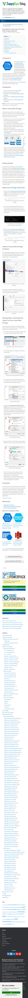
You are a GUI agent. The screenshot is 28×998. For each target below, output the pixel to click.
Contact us (4, 940)
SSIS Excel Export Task (9, 863)
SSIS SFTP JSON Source (9, 806)
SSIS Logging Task (8, 871)
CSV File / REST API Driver (9, 686)
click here (15, 122)
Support (3, 945)
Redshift (6, 641)
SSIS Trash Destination (9, 814)
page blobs (8, 132)
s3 (24, 911)
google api (19, 907)
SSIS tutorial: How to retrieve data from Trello (12, 622)
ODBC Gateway (6, 695)
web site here (5, 495)
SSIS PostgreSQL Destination (10, 791)
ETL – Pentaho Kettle (8, 652)
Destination (4, 907)
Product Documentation (6, 938)
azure (14, 550)
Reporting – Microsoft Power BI (11, 661)
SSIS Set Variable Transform (10, 803)
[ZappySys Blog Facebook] (8, 954)
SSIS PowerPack (17, 79)
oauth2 (18, 909)
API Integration (13, 904)
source (15, 914)
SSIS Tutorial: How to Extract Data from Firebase (12, 624)
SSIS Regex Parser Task (9, 876)
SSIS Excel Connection (9, 837)
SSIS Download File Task (9, 861)
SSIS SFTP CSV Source (9, 805)
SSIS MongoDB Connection (10, 839)
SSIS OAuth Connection (9, 840)
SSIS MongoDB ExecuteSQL (10, 872)
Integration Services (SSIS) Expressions (12, 506)
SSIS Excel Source (8, 773)
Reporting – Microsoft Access (10, 658)
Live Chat (13, 17)
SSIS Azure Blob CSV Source (10, 742)
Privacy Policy (4, 941)
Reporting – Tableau (8, 669)
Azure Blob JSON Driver (9, 682)
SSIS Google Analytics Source (10, 774)
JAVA (5, 701)
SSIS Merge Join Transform (10, 786)
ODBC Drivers (6, 671)
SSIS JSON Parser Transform (10, 782)
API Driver (6, 678)
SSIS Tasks (5, 848)
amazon (6, 904)
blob (16, 550)
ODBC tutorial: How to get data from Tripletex (12, 626)
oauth (14, 909)
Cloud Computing (6, 637)
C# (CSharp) (7, 699)
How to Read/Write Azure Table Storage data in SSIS (6, 543)
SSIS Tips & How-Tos (6, 891)
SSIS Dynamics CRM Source (10, 769)
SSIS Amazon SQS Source (10, 735)
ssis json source (10, 919)
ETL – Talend (7, 654)
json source (4, 909)
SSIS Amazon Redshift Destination (11, 722)
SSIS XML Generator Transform (11, 822)
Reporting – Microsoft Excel (10, 659)
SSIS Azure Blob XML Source (10, 746)
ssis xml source (22, 921)
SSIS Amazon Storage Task (10, 855)
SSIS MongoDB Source (9, 790)
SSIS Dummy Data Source (9, 765)
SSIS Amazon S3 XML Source (10, 731)
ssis (18, 550)
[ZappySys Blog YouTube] (19, 954)
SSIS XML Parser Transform (10, 823)
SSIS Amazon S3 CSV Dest (10, 725)
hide (9, 36)
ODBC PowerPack (6, 646)
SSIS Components (7, 716)
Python (5, 707)
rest (17, 912)
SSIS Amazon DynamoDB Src (10, 720)
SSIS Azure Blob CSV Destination (11, 740)
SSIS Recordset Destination (10, 795)
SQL (18, 914)
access (3, 904)
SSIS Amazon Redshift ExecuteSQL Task (13, 854)
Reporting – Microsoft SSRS (10, 663)
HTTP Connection (8, 829)
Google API (4, 644)
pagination (4, 911)
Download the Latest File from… (14, 556)
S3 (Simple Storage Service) (10, 642)
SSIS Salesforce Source (9, 799)
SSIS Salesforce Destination (10, 797)
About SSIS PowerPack (9, 505)
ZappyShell (4, 897)
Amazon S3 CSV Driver (9, 673)
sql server (21, 914)
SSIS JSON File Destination (10, 778)
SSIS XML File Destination (9, 820)
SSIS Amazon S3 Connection (10, 831)
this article (9, 479)
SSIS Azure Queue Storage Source (11, 750)
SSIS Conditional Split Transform (11, 756)
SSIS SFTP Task (7, 884)
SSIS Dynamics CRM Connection (11, 835)
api (9, 904)
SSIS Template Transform (9, 812)
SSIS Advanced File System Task (11, 850)
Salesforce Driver (8, 691)
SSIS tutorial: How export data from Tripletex (11, 628)
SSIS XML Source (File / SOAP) (10, 825)
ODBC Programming (7, 697)
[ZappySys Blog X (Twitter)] (11, 954)
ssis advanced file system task (12, 916)
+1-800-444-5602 (7, 17)
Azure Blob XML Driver (9, 684)
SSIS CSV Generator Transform (11, 759)
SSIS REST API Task (8, 880)
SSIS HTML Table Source (9, 776)
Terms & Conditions (6, 943)
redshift (12, 911)
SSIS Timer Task (7, 886)
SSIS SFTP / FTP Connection (10, 846)
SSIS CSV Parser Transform (10, 761)
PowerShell (6, 705)
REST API (4, 710)
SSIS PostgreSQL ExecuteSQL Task (11, 874)
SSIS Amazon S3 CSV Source (10, 727)
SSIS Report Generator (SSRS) (10, 878)
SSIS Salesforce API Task (9, 882)
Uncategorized (5, 895)
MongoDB (9, 909)
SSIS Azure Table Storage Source (11, 754)
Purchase (4, 936)
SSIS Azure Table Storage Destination (12, 752)
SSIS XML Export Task (9, 888)
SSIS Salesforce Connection (10, 844)
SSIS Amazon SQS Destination (10, 733)
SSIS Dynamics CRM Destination (11, 767)
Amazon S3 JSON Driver (9, 675)
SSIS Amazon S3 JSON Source (11, 729)
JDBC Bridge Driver (8, 688)
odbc (23, 909)
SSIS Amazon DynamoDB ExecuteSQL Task (13, 852)
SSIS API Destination (8, 737)
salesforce (4, 914)
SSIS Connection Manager (9, 827)
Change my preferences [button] (11, 994)
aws (19, 904)
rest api (21, 912)
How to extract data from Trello (9, 620)
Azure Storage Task (12, 508)
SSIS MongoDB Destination (10, 788)
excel (8, 907)
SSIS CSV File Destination (9, 757)
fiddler (13, 907)
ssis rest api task (15, 921)
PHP (5, 703)
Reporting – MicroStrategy (10, 665)
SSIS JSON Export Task (9, 867)
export (10, 907)
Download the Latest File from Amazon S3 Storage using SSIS (17, 543)
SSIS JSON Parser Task (9, 869)
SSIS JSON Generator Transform (11, 780)
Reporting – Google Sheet (9, 656)
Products (4, 934)
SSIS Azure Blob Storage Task (10, 857)
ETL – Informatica (8, 650)
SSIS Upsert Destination (9, 816)
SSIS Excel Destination (9, 771)
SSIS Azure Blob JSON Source (10, 744)
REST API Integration (6, 712)
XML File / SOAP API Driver (10, 693)
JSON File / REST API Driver (10, 690)
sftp (7, 914)
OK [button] (11, 992)
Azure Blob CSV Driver (9, 680)
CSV (23, 904)
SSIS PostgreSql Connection (10, 842)
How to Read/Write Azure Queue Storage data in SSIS (18, 525)
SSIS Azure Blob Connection (11, 548)
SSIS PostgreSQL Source (9, 793)
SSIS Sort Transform (8, 810)
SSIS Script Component (9, 801)
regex (15, 911)
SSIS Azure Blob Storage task (18, 168)
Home (4, 24)
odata (21, 909)
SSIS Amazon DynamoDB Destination (12, 718)
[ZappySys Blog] (14, 4)
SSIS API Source (7, 739)
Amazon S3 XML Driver (9, 676)
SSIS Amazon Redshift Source (10, 724)
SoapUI (12, 914)
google (15, 907)
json (24, 907)
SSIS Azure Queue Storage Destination (12, 748)
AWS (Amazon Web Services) (9, 639)
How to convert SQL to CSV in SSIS (14, 561)
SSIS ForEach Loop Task (9, 865)
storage (20, 550)
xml (9, 924)
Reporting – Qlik (7, 667)
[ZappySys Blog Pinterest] (17, 954)
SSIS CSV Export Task (9, 859)
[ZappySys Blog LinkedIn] (14, 954)
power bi (8, 911)
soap (10, 914)
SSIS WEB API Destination (9, 818)
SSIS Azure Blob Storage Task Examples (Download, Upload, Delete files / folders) (7, 526)
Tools (3, 893)
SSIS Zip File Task (8, 889)
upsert (6, 924)
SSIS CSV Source (8, 763)
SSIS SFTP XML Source (9, 808)
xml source (13, 924)
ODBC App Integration (8, 648)
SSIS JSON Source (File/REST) (10, 784)
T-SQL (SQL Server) (8, 708)
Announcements (6, 635)
